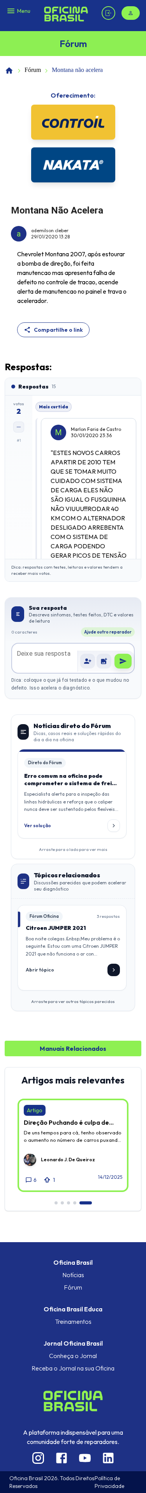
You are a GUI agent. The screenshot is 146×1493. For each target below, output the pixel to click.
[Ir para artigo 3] (68, 1202)
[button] (104, 661)
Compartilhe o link (58, 329)
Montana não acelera (77, 70)
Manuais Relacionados (73, 1048)
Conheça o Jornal (73, 1356)
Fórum (33, 70)
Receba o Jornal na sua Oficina (73, 1368)
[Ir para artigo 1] (56, 1202)
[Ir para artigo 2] (62, 1202)
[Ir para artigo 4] (74, 1202)
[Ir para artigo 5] (85, 1202)
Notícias (73, 1275)
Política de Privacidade (109, 1482)
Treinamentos (73, 1321)
